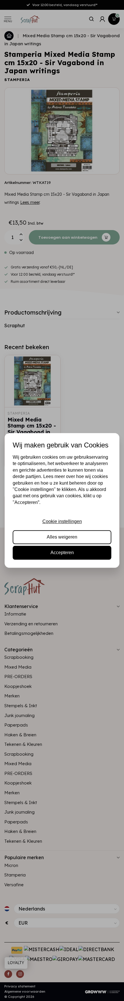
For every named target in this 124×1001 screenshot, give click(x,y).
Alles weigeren (62, 537)
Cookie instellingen (62, 521)
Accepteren (62, 552)
